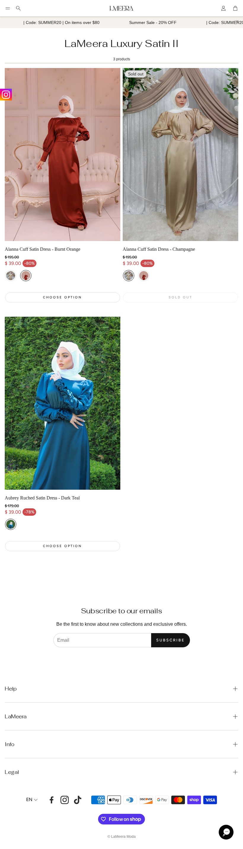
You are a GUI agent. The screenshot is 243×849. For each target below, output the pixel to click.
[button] (8, 8)
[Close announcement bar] (237, 21)
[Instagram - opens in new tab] (64, 800)
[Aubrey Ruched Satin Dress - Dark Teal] (62, 403)
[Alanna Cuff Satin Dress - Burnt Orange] (62, 154)
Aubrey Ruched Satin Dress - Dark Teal (42, 497)
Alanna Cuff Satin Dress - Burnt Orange (42, 249)
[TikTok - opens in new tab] (77, 800)
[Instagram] (6, 95)
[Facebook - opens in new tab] (51, 800)
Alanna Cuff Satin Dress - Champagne (159, 249)
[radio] (10, 275)
